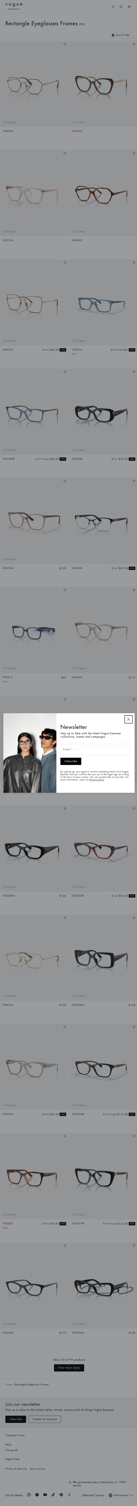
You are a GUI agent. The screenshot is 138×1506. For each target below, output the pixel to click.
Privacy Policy (96, 780)
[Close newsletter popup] (128, 719)
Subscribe (70, 761)
